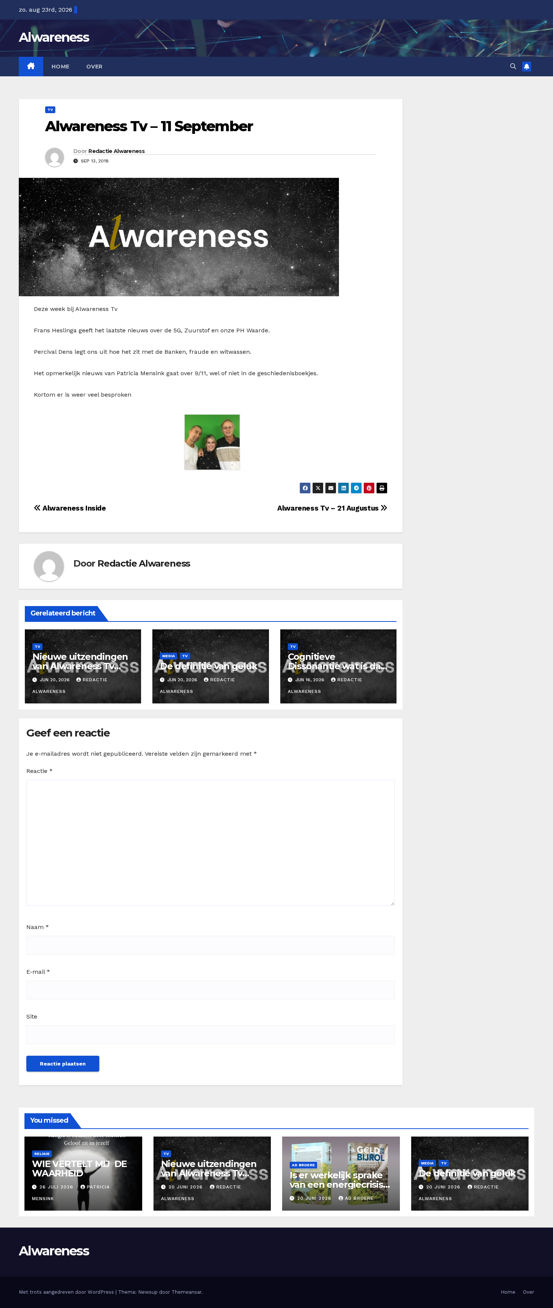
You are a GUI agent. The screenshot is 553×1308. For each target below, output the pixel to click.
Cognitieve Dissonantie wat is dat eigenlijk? (336, 666)
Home (61, 66)
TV (50, 110)
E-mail (38, 971)
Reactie (39, 770)
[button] (513, 66)
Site (31, 1016)
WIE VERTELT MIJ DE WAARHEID (79, 1168)
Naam (37, 927)
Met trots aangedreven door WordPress (67, 1292)
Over (94, 66)
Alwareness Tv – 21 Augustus (328, 508)
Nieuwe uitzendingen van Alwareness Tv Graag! (80, 666)
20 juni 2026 (187, 1187)
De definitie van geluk (208, 666)
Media (168, 656)
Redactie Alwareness (116, 151)
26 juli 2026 (57, 1187)
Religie (42, 1154)
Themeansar (186, 1292)
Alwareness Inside (73, 508)
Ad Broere (303, 1165)
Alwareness (54, 37)
